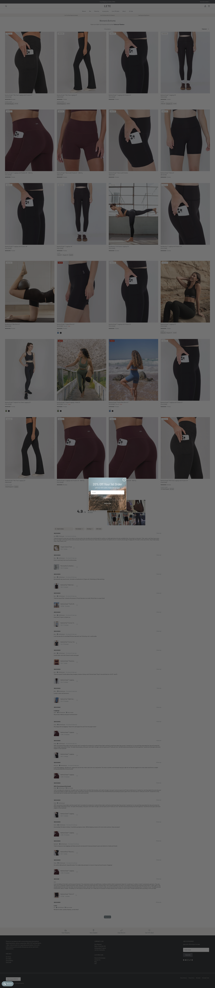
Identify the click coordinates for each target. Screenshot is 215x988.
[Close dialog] (124, 479)
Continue (107, 497)
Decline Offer (107, 503)
